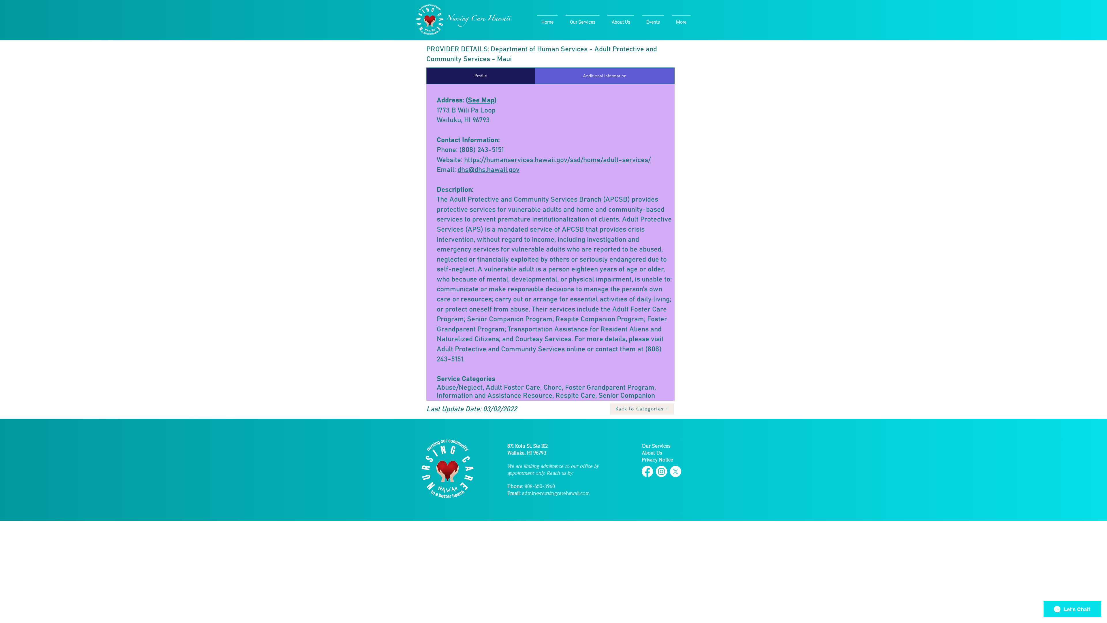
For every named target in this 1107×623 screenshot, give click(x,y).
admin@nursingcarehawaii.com (556, 493)
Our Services (656, 446)
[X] (675, 471)
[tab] (481, 76)
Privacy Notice (657, 459)
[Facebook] (647, 471)
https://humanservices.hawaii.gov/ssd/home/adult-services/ (557, 160)
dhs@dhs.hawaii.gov (488, 169)
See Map (481, 100)
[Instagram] (661, 471)
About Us (652, 453)
